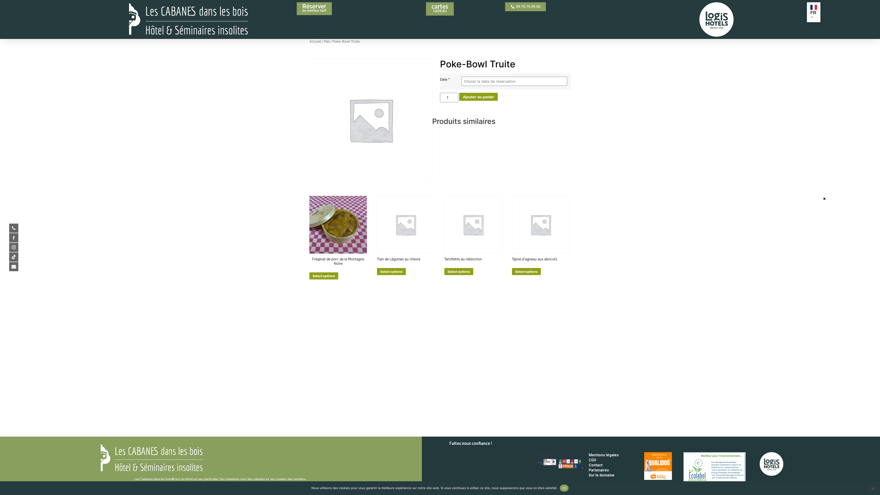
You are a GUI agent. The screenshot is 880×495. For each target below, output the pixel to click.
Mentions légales (604, 455)
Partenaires (599, 470)
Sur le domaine (601, 475)
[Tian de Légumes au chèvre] (405, 224)
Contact (595, 465)
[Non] (873, 488)
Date (444, 79)
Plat (327, 41)
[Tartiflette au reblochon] (473, 224)
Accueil (315, 41)
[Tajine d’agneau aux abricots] (540, 224)
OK (564, 488)
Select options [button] (324, 276)
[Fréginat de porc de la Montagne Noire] (338, 224)
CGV (592, 460)
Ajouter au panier (478, 97)
